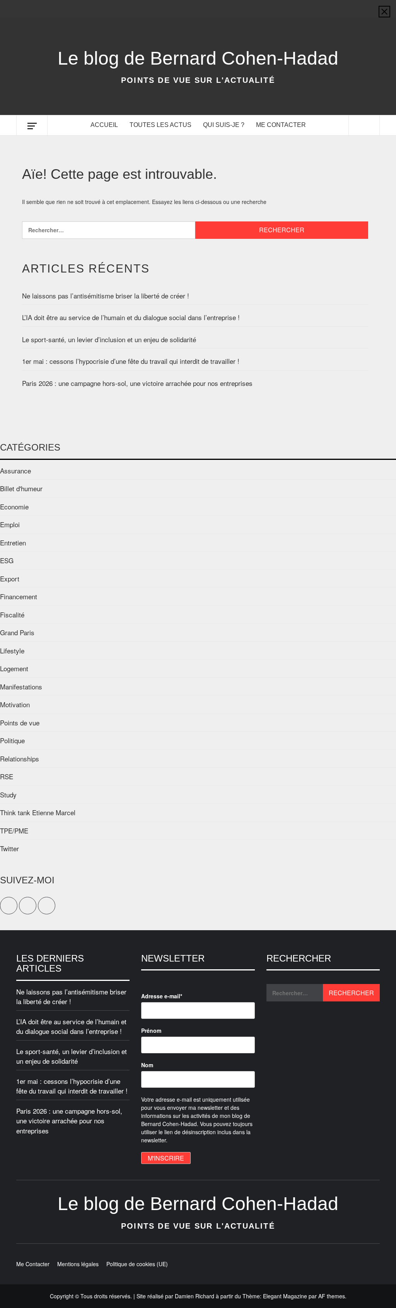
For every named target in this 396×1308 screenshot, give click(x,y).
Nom (147, 1065)
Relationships (19, 758)
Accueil (104, 125)
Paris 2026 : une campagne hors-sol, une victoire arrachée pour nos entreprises (137, 383)
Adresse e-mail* (161, 996)
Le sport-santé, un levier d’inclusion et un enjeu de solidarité (109, 339)
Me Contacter (281, 125)
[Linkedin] (373, 8)
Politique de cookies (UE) (137, 1264)
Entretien (13, 542)
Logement (14, 668)
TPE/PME (14, 830)
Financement (18, 596)
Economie (14, 506)
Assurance (15, 470)
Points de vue (19, 722)
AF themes (331, 1296)
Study (8, 794)
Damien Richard (194, 1296)
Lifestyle (12, 650)
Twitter (9, 848)
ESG (7, 560)
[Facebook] (343, 8)
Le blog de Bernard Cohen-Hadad (198, 58)
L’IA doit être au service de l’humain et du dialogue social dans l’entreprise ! (131, 317)
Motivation (15, 704)
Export (9, 578)
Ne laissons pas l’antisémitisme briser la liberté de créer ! (105, 295)
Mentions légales (78, 1264)
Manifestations (21, 686)
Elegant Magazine (285, 1296)
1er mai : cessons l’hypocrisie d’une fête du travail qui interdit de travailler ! (130, 361)
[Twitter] (358, 8)
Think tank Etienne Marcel (37, 812)
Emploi (10, 524)
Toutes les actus (160, 125)
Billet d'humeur (21, 488)
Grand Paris (17, 632)
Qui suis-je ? (223, 125)
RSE (6, 776)
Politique (12, 740)
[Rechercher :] (108, 230)
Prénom (151, 1030)
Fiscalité (12, 614)
